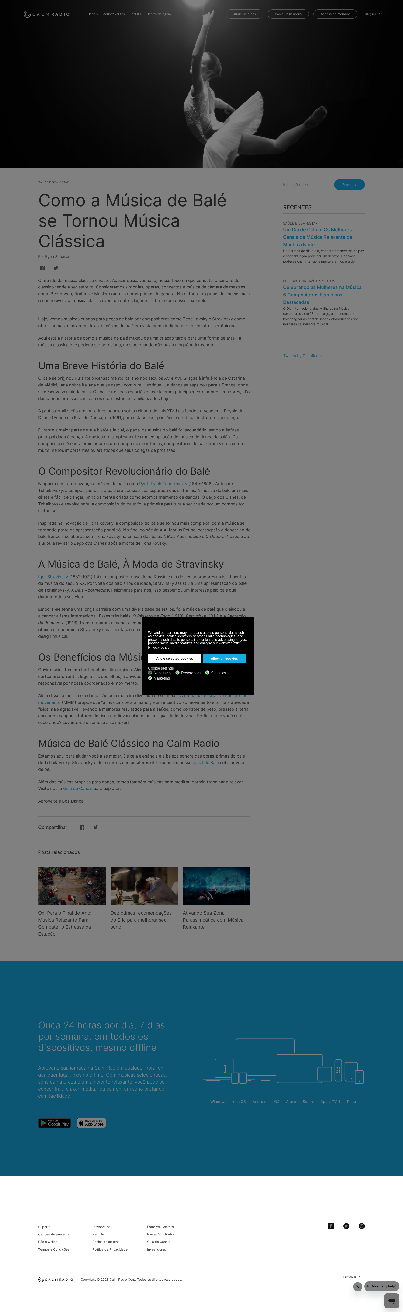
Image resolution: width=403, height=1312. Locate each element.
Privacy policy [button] (159, 647)
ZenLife (98, 1234)
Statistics (218, 673)
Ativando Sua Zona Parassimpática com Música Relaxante (213, 920)
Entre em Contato (160, 1227)
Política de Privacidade (110, 1249)
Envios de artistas (106, 1242)
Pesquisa (349, 184)
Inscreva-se (102, 1227)
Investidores (156, 1249)
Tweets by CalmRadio (302, 355)
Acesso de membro (335, 14)
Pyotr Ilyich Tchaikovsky (163, 483)
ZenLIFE (135, 14)
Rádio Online (47, 1242)
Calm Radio (47, 14)
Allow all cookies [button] (224, 658)
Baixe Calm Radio (288, 14)
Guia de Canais (77, 788)
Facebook (331, 1226)
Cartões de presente (53, 1234)
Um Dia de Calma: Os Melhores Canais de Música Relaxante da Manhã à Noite (317, 237)
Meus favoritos (113, 14)
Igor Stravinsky (53, 576)
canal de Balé (206, 762)
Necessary (162, 673)
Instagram (362, 1226)
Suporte (44, 1227)
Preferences (191, 673)
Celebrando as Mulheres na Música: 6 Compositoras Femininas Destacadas (323, 294)
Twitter (346, 1226)
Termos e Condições (53, 1249)
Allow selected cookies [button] (174, 658)
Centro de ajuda (158, 14)
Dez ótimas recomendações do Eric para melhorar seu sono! (141, 920)
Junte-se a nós (244, 14)
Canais (92, 14)
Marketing (162, 678)
